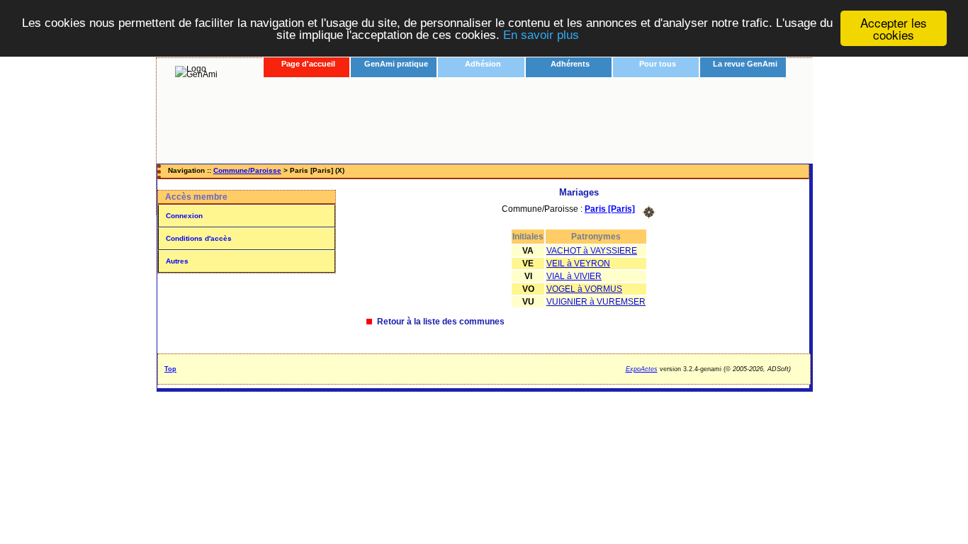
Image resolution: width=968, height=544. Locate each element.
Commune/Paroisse (247, 170)
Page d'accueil (308, 64)
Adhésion (483, 64)
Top (170, 369)
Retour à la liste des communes (441, 322)
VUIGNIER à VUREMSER (596, 302)
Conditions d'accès (199, 238)
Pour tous (657, 64)
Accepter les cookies (893, 28)
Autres (177, 261)
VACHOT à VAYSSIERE (591, 251)
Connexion (184, 216)
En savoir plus (541, 35)
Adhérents (570, 64)
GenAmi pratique (396, 64)
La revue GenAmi (745, 64)
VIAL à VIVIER (574, 276)
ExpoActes (642, 369)
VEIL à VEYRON (578, 263)
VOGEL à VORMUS (584, 289)
